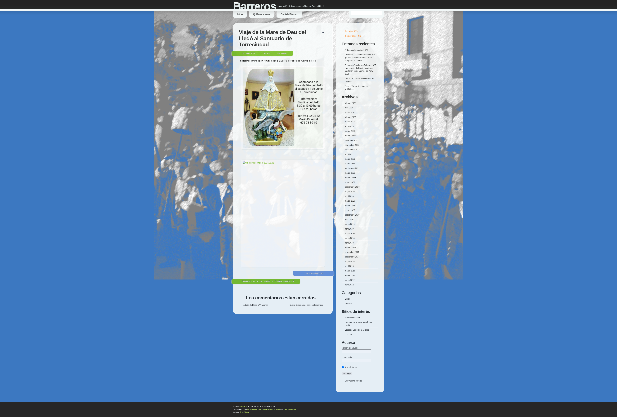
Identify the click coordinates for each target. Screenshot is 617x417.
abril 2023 (349, 126)
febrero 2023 (350, 136)
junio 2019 (349, 219)
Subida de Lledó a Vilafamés (255, 305)
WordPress (252, 409)
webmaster (282, 53)
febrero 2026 (350, 103)
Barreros (254, 6)
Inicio (240, 14)
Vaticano (348, 334)
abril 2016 (349, 266)
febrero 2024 (350, 117)
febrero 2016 (350, 275)
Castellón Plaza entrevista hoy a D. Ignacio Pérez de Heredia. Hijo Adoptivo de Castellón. (360, 58)
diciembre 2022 (351, 140)
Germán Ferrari (290, 409)
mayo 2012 (350, 280)
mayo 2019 (350, 224)
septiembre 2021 (352, 168)
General (266, 53)
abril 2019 (349, 229)
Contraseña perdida (353, 381)
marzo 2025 (350, 112)
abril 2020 (349, 196)
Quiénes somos (261, 14)
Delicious (263, 281)
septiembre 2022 (352, 150)
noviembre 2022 (352, 145)
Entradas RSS (351, 31)
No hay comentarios (314, 273)
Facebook (253, 281)
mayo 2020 (350, 192)
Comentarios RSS (353, 36)
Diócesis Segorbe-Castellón (357, 330)
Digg (271, 281)
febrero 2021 (350, 178)
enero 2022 (350, 164)
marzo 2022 (350, 159)
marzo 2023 (350, 131)
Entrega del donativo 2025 (356, 50)
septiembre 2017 (352, 257)
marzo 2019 (350, 233)
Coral (347, 299)
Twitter (245, 281)
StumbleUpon (281, 281)
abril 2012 (349, 285)
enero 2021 (350, 182)
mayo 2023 (350, 122)
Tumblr (291, 281)
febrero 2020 (350, 205)
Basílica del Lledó (352, 318)
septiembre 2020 (352, 187)
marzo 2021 (350, 173)
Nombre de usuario (350, 348)
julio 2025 (349, 108)
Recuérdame (351, 367)
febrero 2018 (350, 247)
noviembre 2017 (352, 252)
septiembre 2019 (352, 215)
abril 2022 (349, 154)
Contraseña (347, 357)
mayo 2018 (350, 238)
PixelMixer (244, 412)
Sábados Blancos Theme (269, 409)
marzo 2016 (350, 271)
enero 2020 (350, 210)
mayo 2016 (350, 261)
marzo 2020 (350, 201)
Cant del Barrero (289, 14)
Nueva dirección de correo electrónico (306, 305)
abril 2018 (349, 243)
